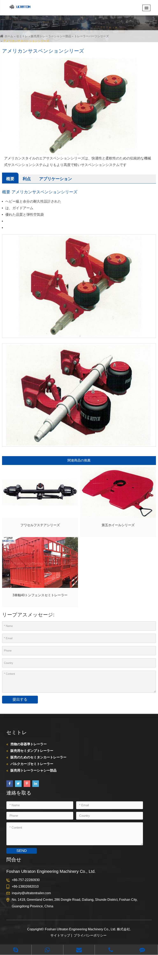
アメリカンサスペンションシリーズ (26, 41)
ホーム (9, 36)
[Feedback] (142, 950)
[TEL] (110, 950)
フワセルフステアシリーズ (40, 525)
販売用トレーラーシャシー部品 (51, 36)
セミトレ (22, 36)
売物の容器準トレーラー (28, 744)
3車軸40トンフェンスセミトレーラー (40, 595)
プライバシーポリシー (90, 935)
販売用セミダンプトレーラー (31, 750)
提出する (20, 699)
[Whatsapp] (47, 950)
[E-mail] (79, 950)
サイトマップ (60, 935)
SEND (21, 851)
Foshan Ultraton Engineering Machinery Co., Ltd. (81, 929)
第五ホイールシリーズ (118, 525)
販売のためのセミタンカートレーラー (38, 757)
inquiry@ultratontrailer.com (31, 893)
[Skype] (15, 950)
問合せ (13, 859)
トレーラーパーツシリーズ (91, 36)
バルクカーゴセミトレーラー (31, 764)
